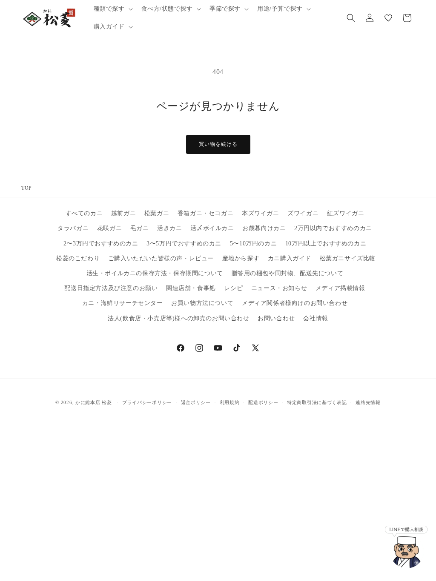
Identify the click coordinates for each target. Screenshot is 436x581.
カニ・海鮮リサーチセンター (122, 303)
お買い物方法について (202, 303)
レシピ (233, 288)
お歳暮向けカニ (264, 228)
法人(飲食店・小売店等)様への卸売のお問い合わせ (178, 318)
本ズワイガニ (260, 213)
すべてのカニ (84, 213)
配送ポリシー (263, 402)
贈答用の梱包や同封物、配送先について (288, 273)
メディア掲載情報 (340, 288)
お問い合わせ (276, 318)
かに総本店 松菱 (93, 402)
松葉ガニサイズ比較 (348, 258)
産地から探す (241, 258)
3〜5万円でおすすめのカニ (183, 243)
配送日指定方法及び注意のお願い (111, 288)
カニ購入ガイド (289, 258)
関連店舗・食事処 (191, 288)
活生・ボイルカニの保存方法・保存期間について (154, 273)
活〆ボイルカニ (212, 228)
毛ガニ (139, 228)
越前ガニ (123, 213)
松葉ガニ (156, 213)
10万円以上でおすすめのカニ (325, 243)
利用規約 (230, 402)
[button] (112, 9)
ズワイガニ (302, 213)
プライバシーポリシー (147, 402)
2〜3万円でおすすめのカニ (100, 243)
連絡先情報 (368, 402)
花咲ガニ (109, 228)
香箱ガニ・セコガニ (205, 213)
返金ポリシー (196, 402)
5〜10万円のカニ (253, 243)
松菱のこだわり (78, 258)
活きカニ (169, 228)
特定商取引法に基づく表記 (317, 402)
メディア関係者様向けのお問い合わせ (294, 303)
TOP (26, 188)
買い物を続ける (218, 144)
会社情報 (315, 318)
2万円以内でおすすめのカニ (333, 228)
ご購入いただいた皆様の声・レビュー (161, 258)
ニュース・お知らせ (279, 288)
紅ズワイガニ (345, 213)
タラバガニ (73, 228)
